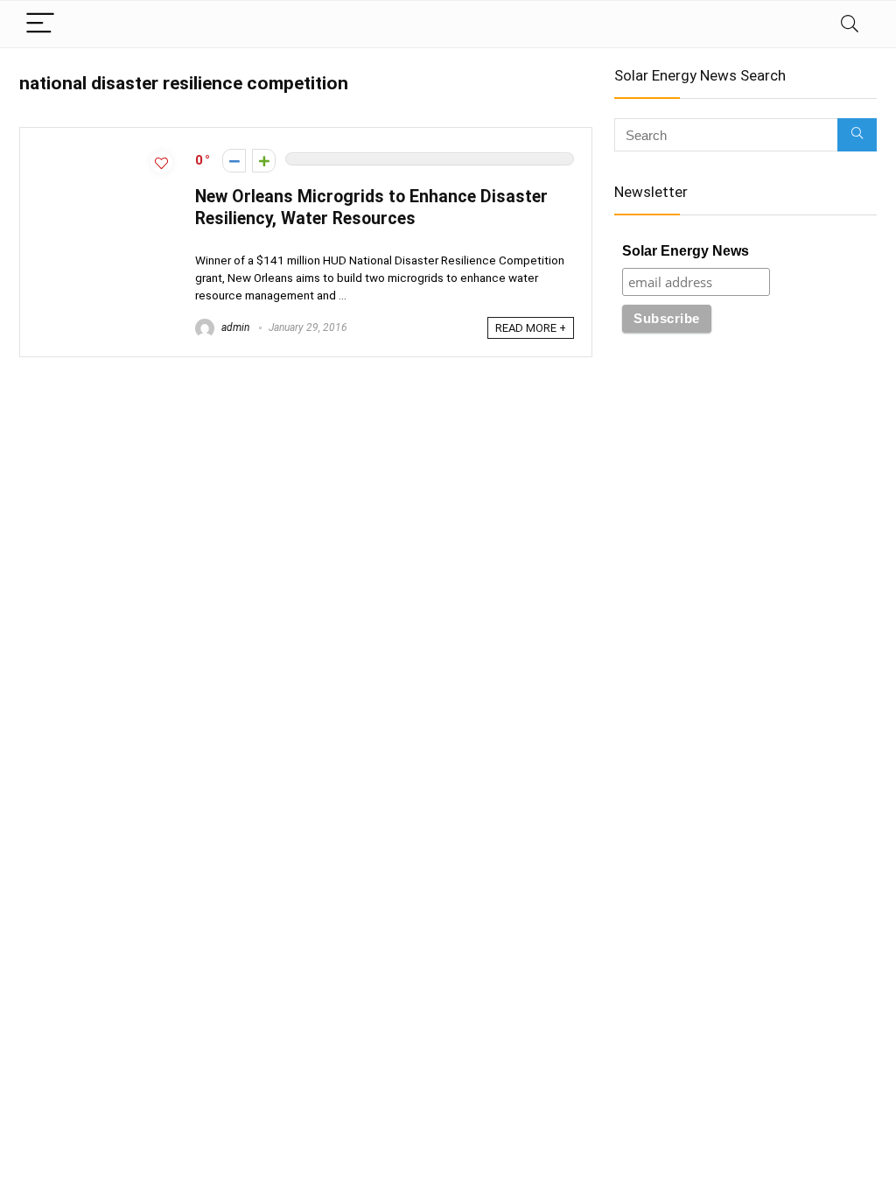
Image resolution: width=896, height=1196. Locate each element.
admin (234, 327)
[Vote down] (234, 160)
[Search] (850, 24)
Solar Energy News (685, 250)
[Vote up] (264, 160)
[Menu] (40, 24)
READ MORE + (530, 327)
